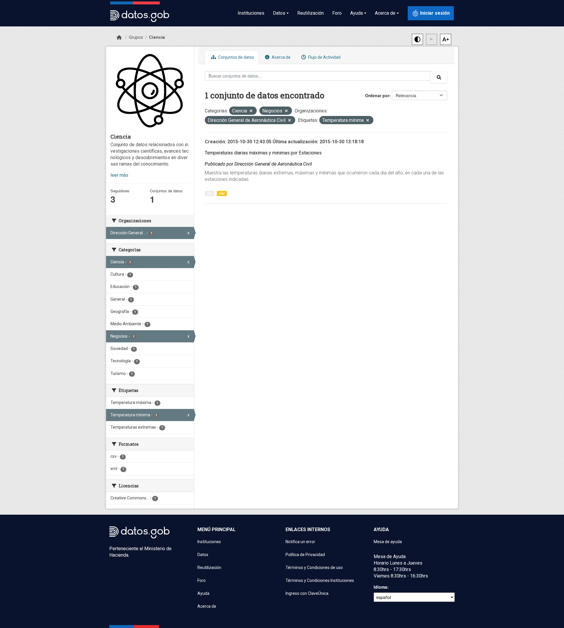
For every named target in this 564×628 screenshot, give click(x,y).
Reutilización (310, 13)
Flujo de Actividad (323, 57)
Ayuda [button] (356, 13)
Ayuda (203, 593)
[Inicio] (119, 37)
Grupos (136, 37)
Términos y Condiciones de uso (314, 567)
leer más (119, 175)
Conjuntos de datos (235, 57)
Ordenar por (377, 95)
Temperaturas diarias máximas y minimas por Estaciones (263, 153)
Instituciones (251, 13)
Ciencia (157, 37)
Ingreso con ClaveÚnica (307, 593)
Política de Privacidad (305, 554)
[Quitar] (251, 111)
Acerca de (281, 57)
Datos (202, 554)
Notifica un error (300, 541)
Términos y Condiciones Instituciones (320, 580)
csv (222, 193)
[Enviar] (438, 77)
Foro (337, 13)
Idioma (380, 587)
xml (209, 193)
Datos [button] (279, 13)
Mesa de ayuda (388, 541)
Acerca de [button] (385, 13)
